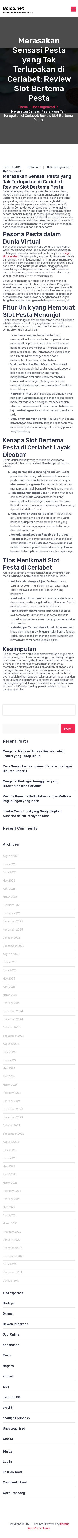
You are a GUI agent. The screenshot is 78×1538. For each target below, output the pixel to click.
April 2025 (9, 986)
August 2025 (11, 954)
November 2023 (13, 1117)
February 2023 (12, 1191)
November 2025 (13, 929)
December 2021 (12, 1248)
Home (23, 107)
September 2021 (13, 1256)
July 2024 (9, 1052)
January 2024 (11, 1101)
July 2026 (9, 864)
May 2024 (9, 1068)
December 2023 (13, 1109)
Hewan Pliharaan (15, 1324)
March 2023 (10, 1182)
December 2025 (13, 921)
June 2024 (9, 1060)
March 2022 (10, 1223)
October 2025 (11, 937)
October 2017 (11, 1280)
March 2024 (10, 1084)
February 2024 (12, 1093)
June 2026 (9, 872)
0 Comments (14, 171)
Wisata (8, 1439)
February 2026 (12, 905)
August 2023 (11, 1142)
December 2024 (13, 1011)
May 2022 (9, 1207)
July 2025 (9, 962)
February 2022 (12, 1231)
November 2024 (13, 1019)
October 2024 (11, 1027)
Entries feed (12, 1472)
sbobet (8, 1376)
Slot (6, 1387)
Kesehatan (11, 1345)
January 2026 (11, 913)
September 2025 (13, 946)
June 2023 (9, 1158)
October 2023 (11, 1125)
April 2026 (9, 888)
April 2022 (9, 1215)
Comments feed (15, 1482)
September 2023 (13, 1133)
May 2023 (9, 1166)
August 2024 (11, 1044)
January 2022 (11, 1240)
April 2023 (9, 1174)
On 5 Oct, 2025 (12, 167)
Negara (8, 1366)
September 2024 (13, 1035)
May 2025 (9, 978)
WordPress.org (14, 1493)
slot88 (8, 1407)
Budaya (8, 1303)
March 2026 (10, 897)
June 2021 (9, 1264)
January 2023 (11, 1199)
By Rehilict (34, 167)
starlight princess (16, 1418)
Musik (7, 1355)
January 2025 (11, 1003)
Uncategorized (43, 107)
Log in (7, 1461)
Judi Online (11, 1334)
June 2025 (9, 970)
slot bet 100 (12, 1397)
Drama (8, 1313)
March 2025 (10, 995)
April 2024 (9, 1076)
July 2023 (9, 1150)
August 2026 (11, 856)
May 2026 (9, 880)
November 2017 (12, 1272)
